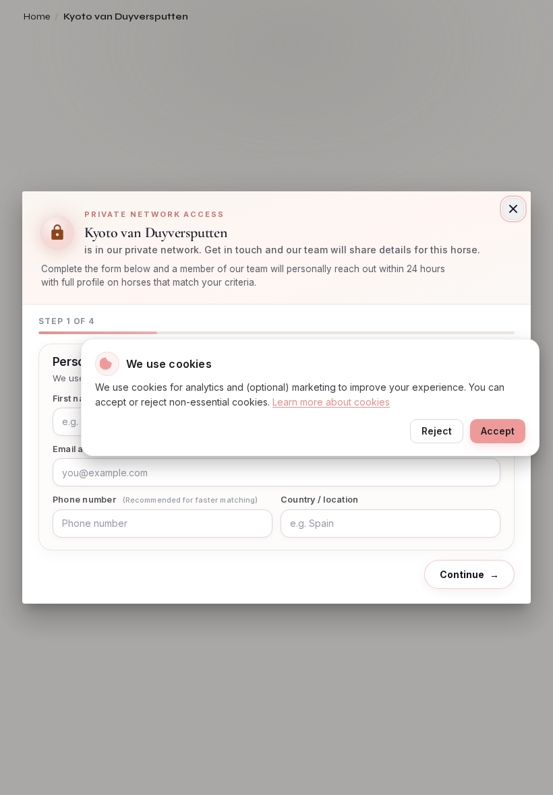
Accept (498, 431)
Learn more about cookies (331, 402)
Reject (436, 431)
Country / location (320, 500)
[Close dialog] (513, 209)
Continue (469, 574)
